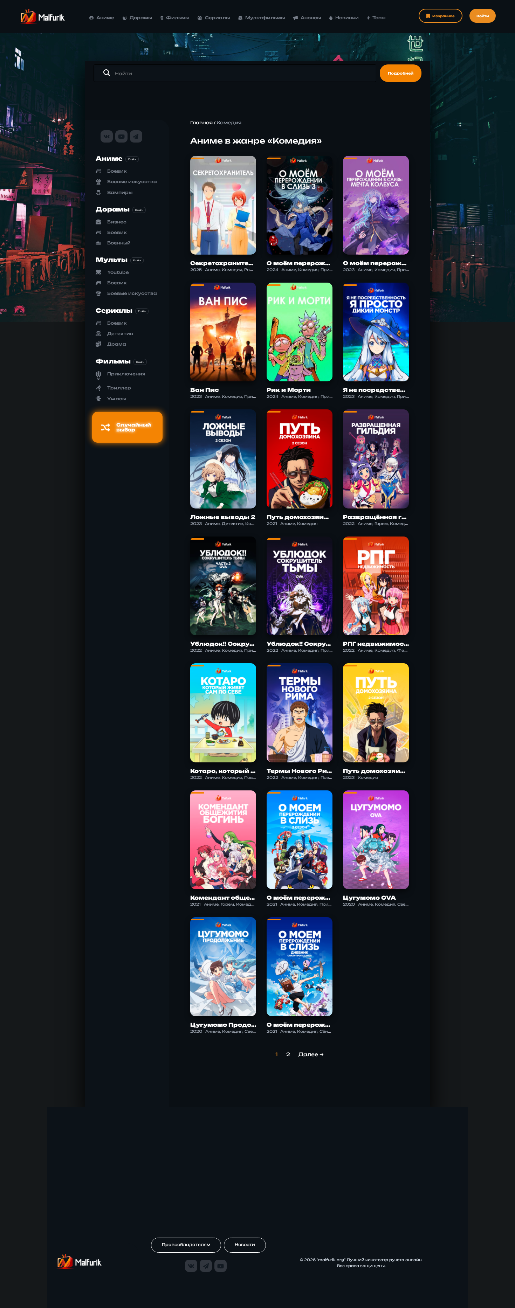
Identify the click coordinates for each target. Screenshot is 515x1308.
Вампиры (119, 192)
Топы (378, 17)
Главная (201, 122)
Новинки (347, 17)
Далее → (311, 1054)
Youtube (118, 272)
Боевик (117, 171)
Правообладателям (186, 1244)
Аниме (105, 17)
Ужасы (116, 398)
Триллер (119, 387)
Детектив (120, 333)
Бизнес (116, 221)
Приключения (126, 373)
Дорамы (141, 17)
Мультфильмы (265, 17)
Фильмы (177, 17)
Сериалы (217, 17)
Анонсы (311, 17)
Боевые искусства (132, 181)
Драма (116, 344)
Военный (119, 242)
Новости (245, 1244)
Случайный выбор (133, 427)
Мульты (112, 259)
